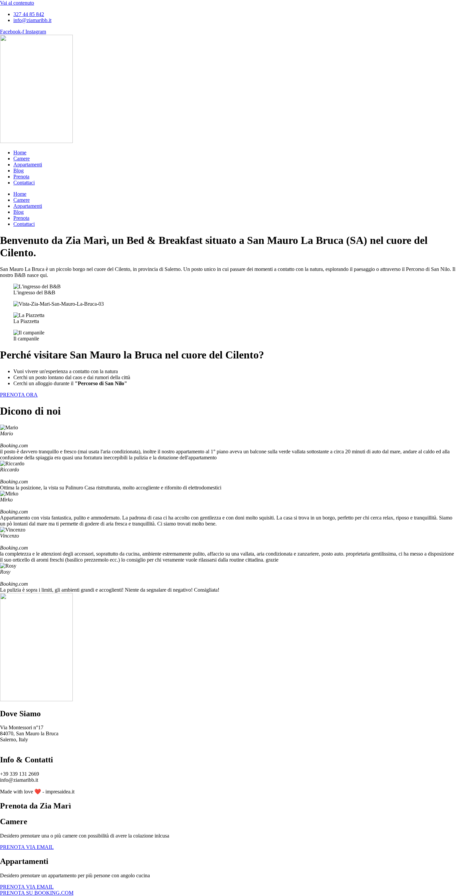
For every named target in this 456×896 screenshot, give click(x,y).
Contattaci (24, 182)
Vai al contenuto (17, 3)
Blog (18, 170)
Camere (21, 158)
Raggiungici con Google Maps (32, 745)
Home (19, 152)
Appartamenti (27, 164)
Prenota (21, 176)
